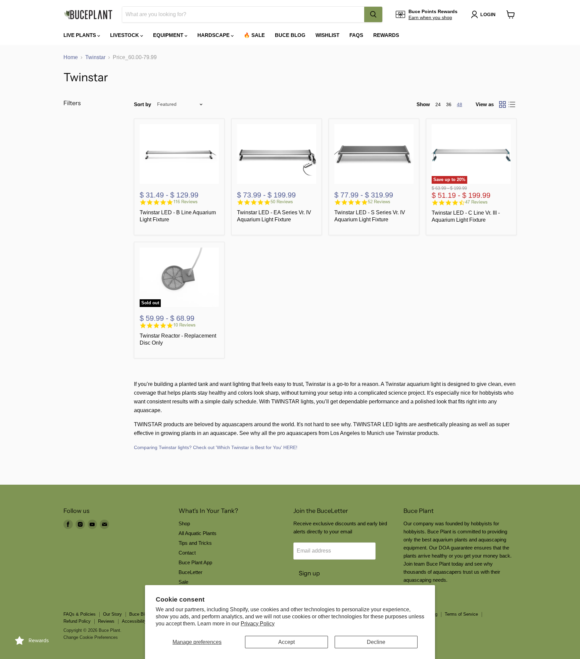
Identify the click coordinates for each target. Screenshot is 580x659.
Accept (286, 642)
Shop (184, 523)
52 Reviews (379, 201)
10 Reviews (184, 324)
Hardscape (214, 35)
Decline (376, 642)
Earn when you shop (430, 17)
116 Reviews (185, 201)
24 (438, 104)
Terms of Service (461, 614)
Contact (187, 553)
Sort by (142, 104)
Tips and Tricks (195, 543)
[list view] (512, 104)
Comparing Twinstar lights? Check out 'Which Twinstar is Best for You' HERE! (215, 447)
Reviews (106, 621)
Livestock (125, 35)
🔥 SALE (254, 35)
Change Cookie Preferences (90, 637)
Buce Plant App (195, 562)
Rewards (386, 35)
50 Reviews (282, 201)
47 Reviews (476, 202)
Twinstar (95, 57)
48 (459, 104)
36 (448, 104)
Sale (183, 582)
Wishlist (327, 35)
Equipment (169, 35)
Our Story (112, 614)
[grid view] (502, 104)
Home (70, 57)
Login (487, 14)
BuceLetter (190, 572)
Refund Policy (77, 621)
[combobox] (243, 14)
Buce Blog (290, 35)
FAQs (356, 35)
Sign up (309, 573)
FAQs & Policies (79, 614)
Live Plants (80, 35)
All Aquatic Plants (197, 533)
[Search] (373, 14)
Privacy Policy (258, 623)
